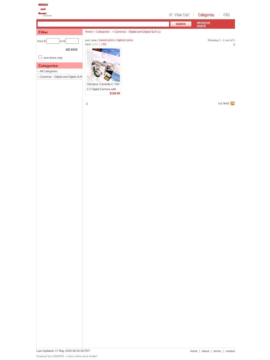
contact (230, 351)
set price (72, 49)
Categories (103, 31)
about (205, 351)
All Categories (48, 71)
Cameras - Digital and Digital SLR (61, 76)
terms (217, 351)
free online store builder (83, 356)
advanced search (203, 24)
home (193, 351)
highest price (125, 40)
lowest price (106, 40)
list (104, 44)
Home (89, 31)
